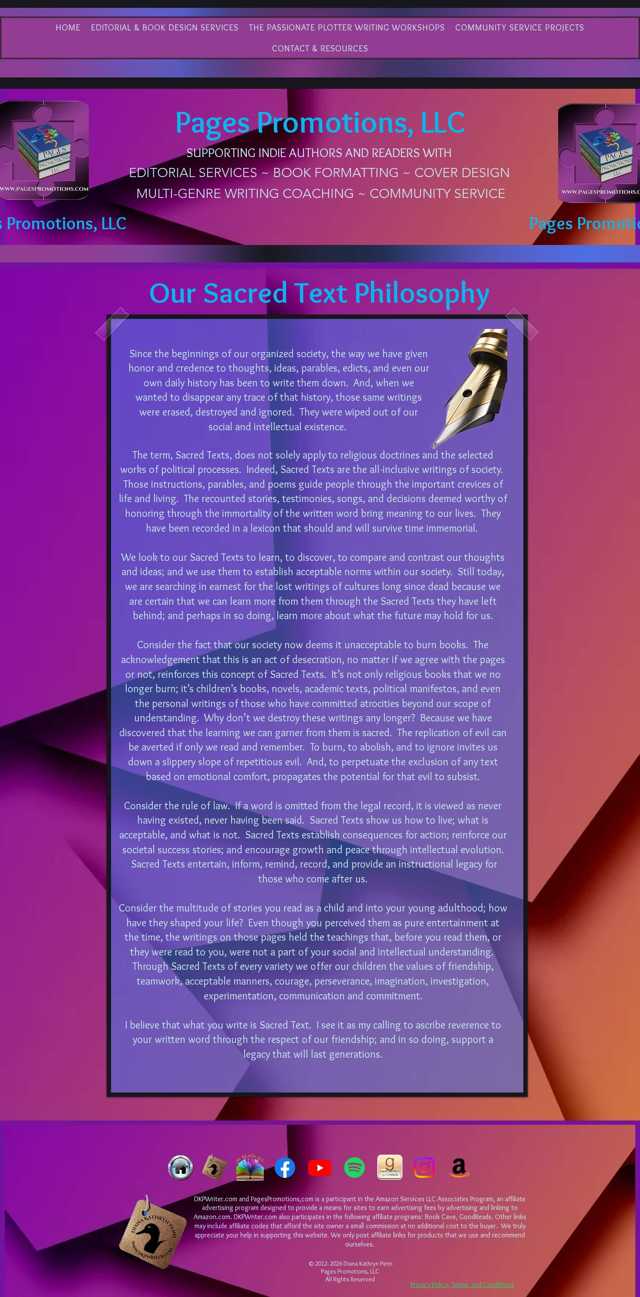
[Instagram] (424, 1167)
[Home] (180, 1167)
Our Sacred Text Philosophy (319, 292)
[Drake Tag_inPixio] (215, 1167)
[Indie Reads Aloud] (250, 1167)
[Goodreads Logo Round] (389, 1167)
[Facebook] (285, 1167)
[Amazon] (459, 1167)
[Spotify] (354, 1167)
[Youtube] (319, 1167)
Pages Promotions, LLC (320, 122)
